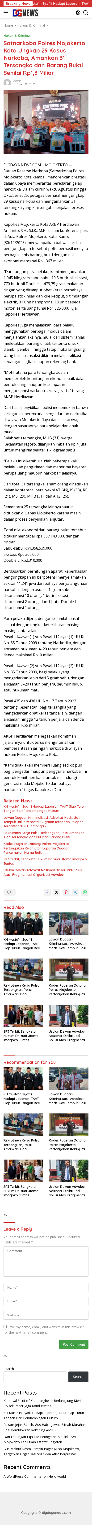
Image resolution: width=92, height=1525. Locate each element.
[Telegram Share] (75, 892)
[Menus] (7, 13)
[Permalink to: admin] (7, 82)
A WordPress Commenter (23, 1476)
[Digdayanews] (25, 13)
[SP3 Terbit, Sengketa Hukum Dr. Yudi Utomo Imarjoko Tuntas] (23, 1016)
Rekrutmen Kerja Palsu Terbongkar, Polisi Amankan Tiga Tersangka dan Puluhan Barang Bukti (44, 835)
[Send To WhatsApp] (84, 892)
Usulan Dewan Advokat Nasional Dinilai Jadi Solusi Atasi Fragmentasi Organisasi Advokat (43, 872)
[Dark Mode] (78, 13)
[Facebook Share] (47, 892)
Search (9, 1369)
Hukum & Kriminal (17, 35)
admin (17, 81)
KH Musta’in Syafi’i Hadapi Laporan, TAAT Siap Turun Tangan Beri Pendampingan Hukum (45, 808)
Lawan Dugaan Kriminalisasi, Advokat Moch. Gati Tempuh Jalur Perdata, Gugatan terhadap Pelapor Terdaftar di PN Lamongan (43, 821)
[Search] (85, 13)
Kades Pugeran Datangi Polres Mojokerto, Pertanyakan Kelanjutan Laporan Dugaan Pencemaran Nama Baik (37, 848)
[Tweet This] (56, 892)
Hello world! (58, 1476)
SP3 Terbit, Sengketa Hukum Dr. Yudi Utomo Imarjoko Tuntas (45, 861)
